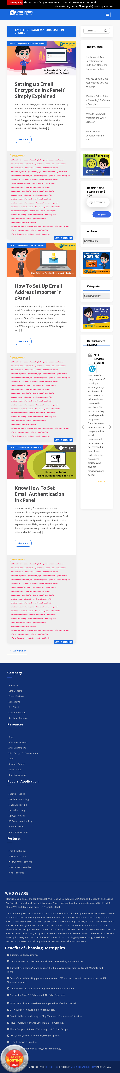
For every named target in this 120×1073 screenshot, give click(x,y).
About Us (13, 685)
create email (15, 179)
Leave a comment (63, 238)
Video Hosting (16, 826)
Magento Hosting (17, 804)
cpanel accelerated (56, 160)
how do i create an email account (38, 187)
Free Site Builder (17, 851)
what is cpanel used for (39, 230)
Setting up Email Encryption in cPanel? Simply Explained (40, 90)
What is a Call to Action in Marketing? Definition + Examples (98, 100)
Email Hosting (18, 156)
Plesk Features (16, 872)
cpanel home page (34, 172)
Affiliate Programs (18, 742)
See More (23, 139)
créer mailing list (38, 183)
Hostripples (50, 1067)
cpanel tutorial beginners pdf (21, 176)
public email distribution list (21, 219)
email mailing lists (17, 187)
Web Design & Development (23, 753)
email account (51, 183)
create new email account (20, 183)
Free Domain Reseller (19, 867)
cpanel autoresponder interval (22, 164)
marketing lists (50, 215)
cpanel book (39, 164)
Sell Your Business (18, 718)
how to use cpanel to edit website (47, 207)
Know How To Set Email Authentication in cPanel (39, 494)
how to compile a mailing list (43, 191)
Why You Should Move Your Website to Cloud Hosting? (97, 82)
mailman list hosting (18, 215)
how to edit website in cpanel (46, 203)
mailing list (51, 211)
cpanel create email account (55, 164)
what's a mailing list (42, 234)
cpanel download (17, 168)
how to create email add (42, 199)
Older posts (18, 650)
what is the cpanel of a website (22, 234)
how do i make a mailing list (21, 191)
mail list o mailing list (37, 211)
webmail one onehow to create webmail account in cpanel (32, 226)
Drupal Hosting (16, 810)
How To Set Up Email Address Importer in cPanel (38, 292)
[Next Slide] (110, 426)
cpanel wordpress (40, 176)
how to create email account (21, 199)
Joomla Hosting (16, 793)
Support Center (16, 764)
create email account (29, 179)
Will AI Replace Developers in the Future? (95, 135)
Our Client (13, 707)
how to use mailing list (19, 211)
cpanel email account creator (47, 168)
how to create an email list (42, 195)
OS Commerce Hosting (20, 821)
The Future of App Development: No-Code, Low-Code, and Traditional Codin (67, 2)
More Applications (18, 832)
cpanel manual (61, 172)
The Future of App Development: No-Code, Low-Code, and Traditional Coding (96, 63)
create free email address (48, 179)
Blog (10, 737)
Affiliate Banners (17, 747)
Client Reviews (16, 696)
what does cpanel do (62, 226)
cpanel (44, 160)
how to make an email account (22, 207)
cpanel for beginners (18, 172)
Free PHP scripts (17, 856)
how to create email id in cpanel (22, 203)
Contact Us (14, 701)
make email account (35, 215)
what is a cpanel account (20, 230)
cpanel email (29, 168)
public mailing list (39, 219)
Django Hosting (16, 815)
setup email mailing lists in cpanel (23, 222)
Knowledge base (17, 775)
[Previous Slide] (83, 426)
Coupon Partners (17, 712)
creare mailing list (63, 176)
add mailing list (16, 160)
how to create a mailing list (21, 195)
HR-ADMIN (40, 44)
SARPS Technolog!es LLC (83, 1067)
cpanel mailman (49, 172)
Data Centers (15, 690)
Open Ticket (14, 769)
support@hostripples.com (97, 6)
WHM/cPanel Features (20, 861)
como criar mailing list (32, 160)
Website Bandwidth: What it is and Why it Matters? (96, 118)
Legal (11, 758)
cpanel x (51, 176)
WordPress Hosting (18, 799)
